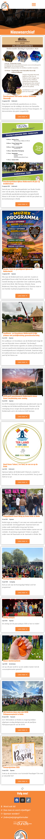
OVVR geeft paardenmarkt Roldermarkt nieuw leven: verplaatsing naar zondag (20, 397)
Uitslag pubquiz (9, 617)
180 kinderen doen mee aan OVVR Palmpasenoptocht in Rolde (15, 713)
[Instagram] (22, 800)
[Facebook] (16, 800)
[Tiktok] (28, 800)
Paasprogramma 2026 (11, 767)
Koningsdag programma (12, 578)
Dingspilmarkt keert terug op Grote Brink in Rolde (21, 516)
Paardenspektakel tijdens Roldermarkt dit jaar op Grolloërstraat (21, 182)
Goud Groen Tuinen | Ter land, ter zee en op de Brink (20, 465)
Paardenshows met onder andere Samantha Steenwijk (19, 97)
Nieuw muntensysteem (11, 661)
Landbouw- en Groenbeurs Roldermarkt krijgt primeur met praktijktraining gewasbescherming (21, 334)
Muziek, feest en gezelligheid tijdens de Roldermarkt (18, 270)
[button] (33, 4)
